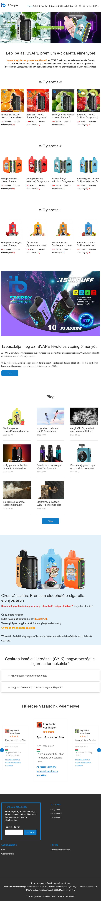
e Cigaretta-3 (44, 6)
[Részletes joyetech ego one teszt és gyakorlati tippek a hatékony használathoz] (84, 453)
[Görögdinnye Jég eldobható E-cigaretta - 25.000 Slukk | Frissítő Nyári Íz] (38, 164)
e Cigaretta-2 (54, 6)
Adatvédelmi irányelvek (60, 849)
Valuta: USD (92, 6)
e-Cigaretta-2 (56, 813)
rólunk (35, 6)
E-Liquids (46, 896)
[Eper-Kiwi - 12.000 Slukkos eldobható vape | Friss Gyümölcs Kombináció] (88, 228)
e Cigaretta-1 (64, 6)
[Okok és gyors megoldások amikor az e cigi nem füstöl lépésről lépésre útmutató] (17, 416)
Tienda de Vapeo (58, 896)
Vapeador (70, 896)
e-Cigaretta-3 (56, 809)
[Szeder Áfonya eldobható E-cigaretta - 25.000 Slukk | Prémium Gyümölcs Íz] (63, 164)
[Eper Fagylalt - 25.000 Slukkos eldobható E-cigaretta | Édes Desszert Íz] (88, 164)
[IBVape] (9, 5)
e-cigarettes (36, 896)
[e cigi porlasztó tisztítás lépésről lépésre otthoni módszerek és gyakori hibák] (17, 453)
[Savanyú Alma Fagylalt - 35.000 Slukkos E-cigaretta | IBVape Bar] (63, 100)
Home (30, 6)
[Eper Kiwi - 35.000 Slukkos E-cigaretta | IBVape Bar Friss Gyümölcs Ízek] (88, 100)
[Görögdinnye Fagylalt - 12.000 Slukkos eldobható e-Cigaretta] (12, 228)
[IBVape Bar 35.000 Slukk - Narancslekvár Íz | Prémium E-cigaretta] (12, 100)
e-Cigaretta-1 (56, 817)
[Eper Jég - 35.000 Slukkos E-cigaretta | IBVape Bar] (38, 100)
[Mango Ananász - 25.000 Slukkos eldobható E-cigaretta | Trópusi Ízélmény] (12, 164)
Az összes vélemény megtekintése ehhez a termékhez (47, 771)
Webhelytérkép (7, 853)
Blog (71, 6)
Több (10, 373)
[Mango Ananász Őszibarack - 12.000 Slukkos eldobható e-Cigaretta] (63, 228)
